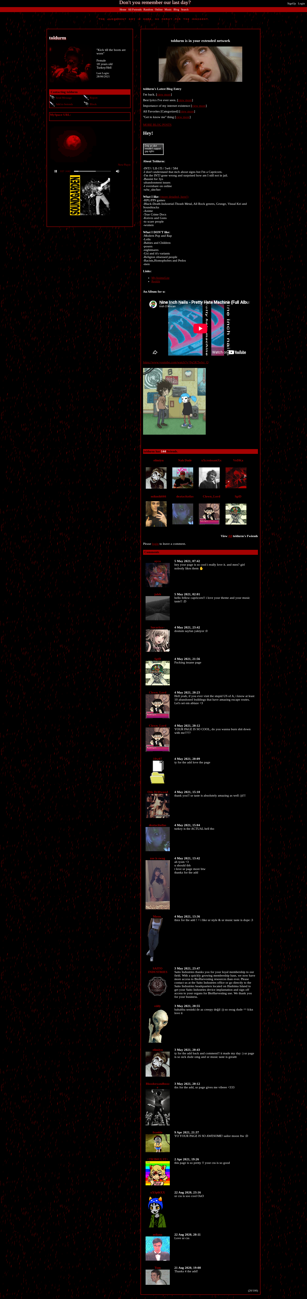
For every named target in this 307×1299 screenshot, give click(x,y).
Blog (176, 9)
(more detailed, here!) (174, 196)
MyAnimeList (160, 277)
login (155, 543)
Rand (148, 9)
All (135, 9)
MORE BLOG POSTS (157, 124)
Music (168, 9)
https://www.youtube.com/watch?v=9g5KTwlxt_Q (175, 362)
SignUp (291, 3)
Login (301, 3)
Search (185, 9)
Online (159, 9)
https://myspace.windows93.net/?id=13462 (78, 118)
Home (123, 9)
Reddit (155, 281)
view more (164, 94)
